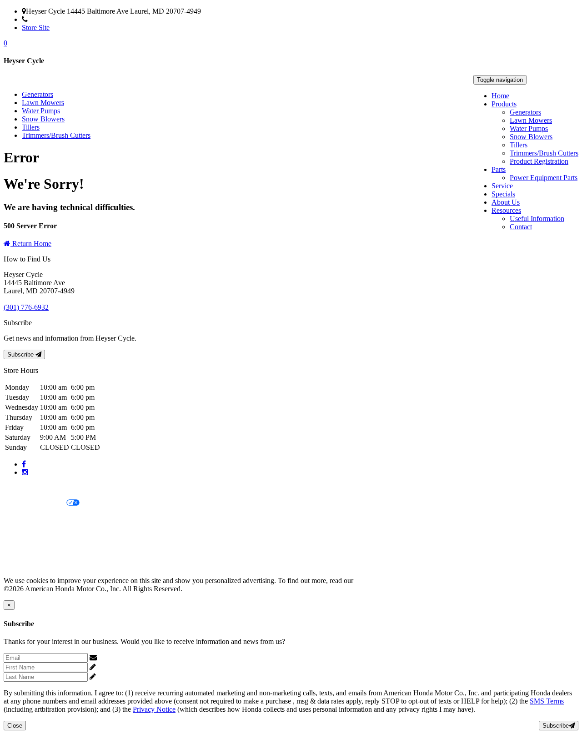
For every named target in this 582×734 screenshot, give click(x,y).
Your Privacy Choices (35, 503)
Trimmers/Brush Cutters (544, 153)
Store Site (36, 27)
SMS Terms (21, 534)
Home (500, 96)
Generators (525, 112)
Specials (503, 194)
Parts (499, 169)
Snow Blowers (531, 137)
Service (502, 186)
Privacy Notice (25, 488)
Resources (506, 210)
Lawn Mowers (531, 120)
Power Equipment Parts (543, 177)
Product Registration (539, 161)
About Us (506, 202)
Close (14, 725)
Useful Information (537, 218)
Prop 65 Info (22, 549)
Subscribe (21, 354)
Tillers (518, 145)
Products (504, 104)
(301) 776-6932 (50, 19)
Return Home (30, 243)
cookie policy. (375, 580)
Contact (521, 227)
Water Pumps (529, 128)
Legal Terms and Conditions (44, 519)
